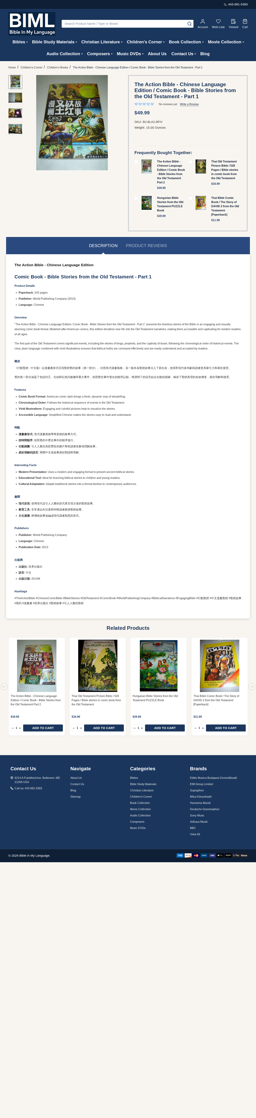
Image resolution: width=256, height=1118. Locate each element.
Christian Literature (100, 42)
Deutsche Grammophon (204, 809)
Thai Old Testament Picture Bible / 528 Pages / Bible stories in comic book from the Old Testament (224, 170)
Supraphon (197, 790)
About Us (157, 53)
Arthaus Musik (199, 821)
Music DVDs (129, 53)
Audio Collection (63, 53)
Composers (98, 53)
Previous (4, 686)
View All (195, 834)
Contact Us (182, 53)
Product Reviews (146, 245)
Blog (205, 53)
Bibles (19, 42)
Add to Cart (43, 728)
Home (12, 67)
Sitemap (75, 796)
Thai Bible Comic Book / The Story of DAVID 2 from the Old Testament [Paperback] (225, 206)
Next (251, 686)
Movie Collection (224, 42)
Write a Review (189, 104)
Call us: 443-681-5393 (28, 788)
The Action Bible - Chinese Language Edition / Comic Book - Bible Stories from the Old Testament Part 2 (36, 700)
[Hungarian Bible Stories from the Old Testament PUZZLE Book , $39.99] (159, 666)
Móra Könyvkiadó (201, 796)
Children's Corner (144, 42)
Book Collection (185, 42)
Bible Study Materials (53, 42)
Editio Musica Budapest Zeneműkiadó (213, 777)
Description (103, 245)
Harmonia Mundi (200, 802)
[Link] (31, 24)
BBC (193, 828)
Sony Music (197, 815)
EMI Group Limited (201, 784)
